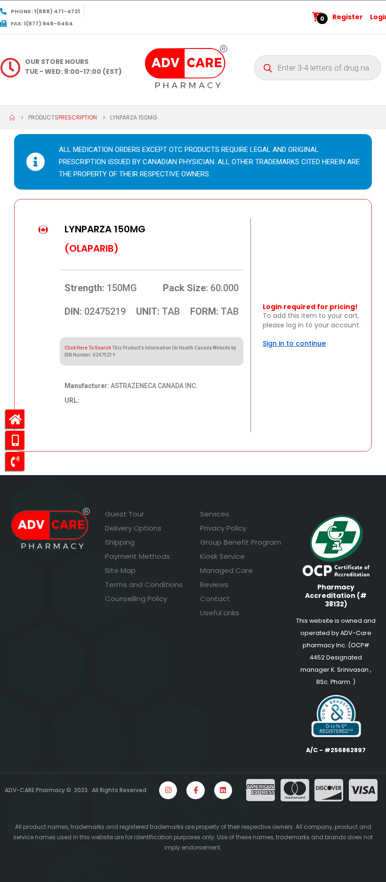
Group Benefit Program (240, 542)
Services (214, 514)
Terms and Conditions (144, 584)
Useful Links (219, 613)
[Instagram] (168, 790)
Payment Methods (137, 556)
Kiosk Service (222, 556)
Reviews (214, 584)
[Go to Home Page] (12, 117)
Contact (215, 599)
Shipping (120, 542)
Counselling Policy (136, 599)
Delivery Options (133, 528)
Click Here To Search (87, 347)
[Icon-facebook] (195, 790)
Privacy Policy (223, 528)
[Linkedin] (223, 790)
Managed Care (226, 570)
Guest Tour (124, 514)
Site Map (120, 570)
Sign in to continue (294, 343)
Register (347, 17)
